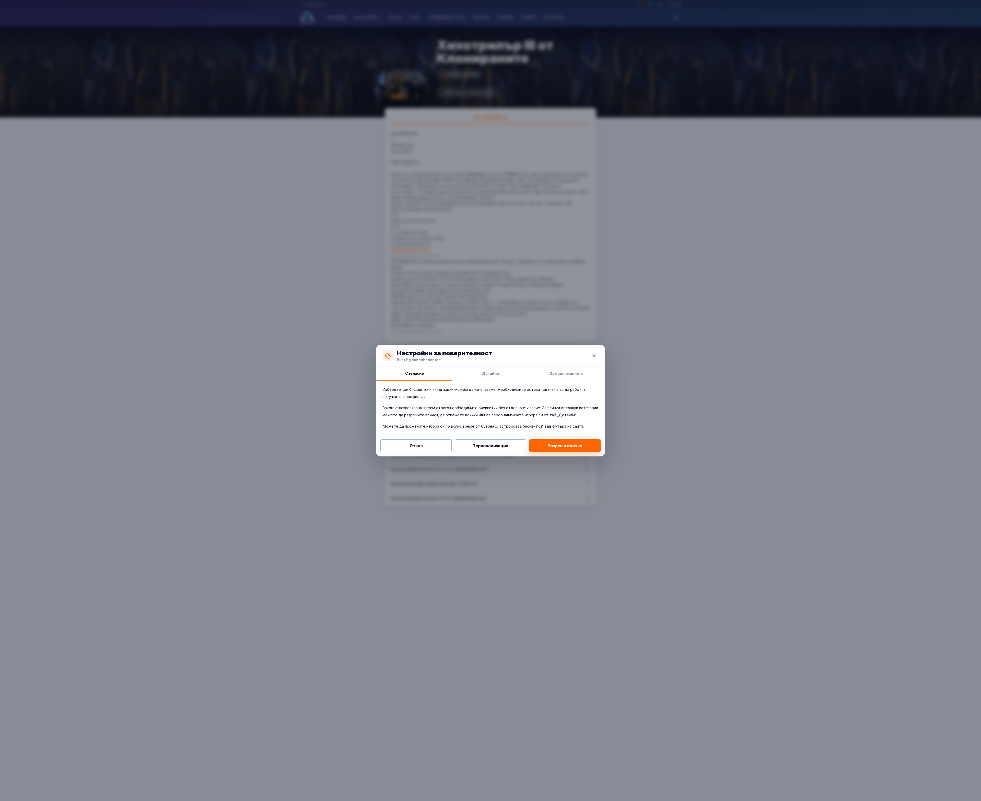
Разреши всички (564, 445)
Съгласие (414, 373)
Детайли (490, 373)
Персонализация (490, 445)
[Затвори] (594, 355)
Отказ (416, 445)
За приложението (566, 373)
